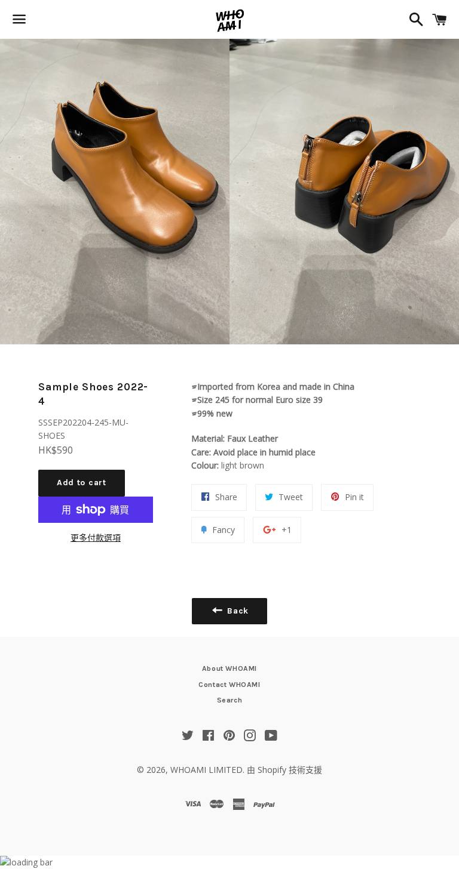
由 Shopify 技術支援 (284, 769)
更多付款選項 (96, 537)
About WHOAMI (229, 668)
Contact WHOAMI (229, 684)
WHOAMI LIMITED (206, 769)
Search (230, 700)
